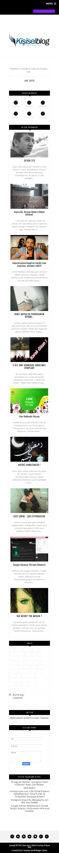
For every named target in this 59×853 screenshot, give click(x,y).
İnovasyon (37, 658)
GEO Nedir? (29, 787)
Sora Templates (25, 850)
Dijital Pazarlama (17, 654)
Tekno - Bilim (41, 680)
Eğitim (28, 654)
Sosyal (38, 675)
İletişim (28, 658)
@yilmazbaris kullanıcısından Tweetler (29, 717)
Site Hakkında (28, 675)
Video (19, 684)
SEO (19, 675)
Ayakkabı (27, 649)
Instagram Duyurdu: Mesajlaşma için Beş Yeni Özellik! (29, 801)
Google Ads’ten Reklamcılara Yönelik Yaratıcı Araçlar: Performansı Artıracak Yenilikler (29, 808)
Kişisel (36, 662)
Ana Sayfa (29, 80)
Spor (25, 680)
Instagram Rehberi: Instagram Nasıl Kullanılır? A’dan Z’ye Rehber (29, 783)
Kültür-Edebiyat (16, 667)
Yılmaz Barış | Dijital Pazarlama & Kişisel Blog (36, 846)
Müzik (40, 667)
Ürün (12, 684)
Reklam (41, 671)
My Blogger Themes (40, 850)
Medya (27, 667)
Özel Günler (24, 671)
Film (39, 654)
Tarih (31, 680)
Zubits (33, 684)
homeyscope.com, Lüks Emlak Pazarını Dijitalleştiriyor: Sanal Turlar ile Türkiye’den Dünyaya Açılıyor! (29, 794)
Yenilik (25, 684)
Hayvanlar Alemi (17, 658)
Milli (33, 667)
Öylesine (14, 671)
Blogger (36, 649)
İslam (21, 662)
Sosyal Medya (16, 680)
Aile (12, 649)
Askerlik (19, 649)
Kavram (28, 662)
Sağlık (13, 675)
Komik (43, 662)
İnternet (14, 662)
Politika (33, 671)
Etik (34, 654)
